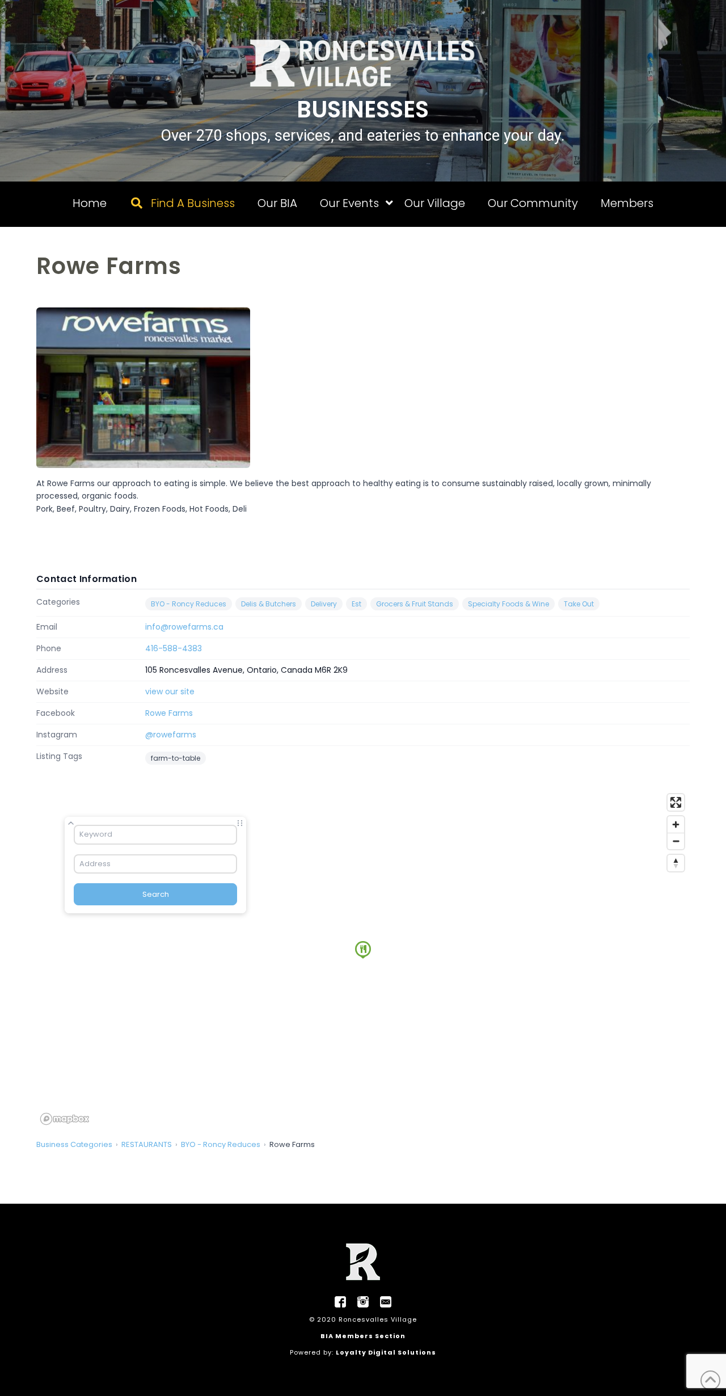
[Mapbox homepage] (65, 1118)
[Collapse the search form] (71, 823)
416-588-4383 (173, 648)
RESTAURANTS (146, 1144)
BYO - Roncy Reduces (188, 604)
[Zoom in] (676, 824)
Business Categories (74, 1144)
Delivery (324, 604)
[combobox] (155, 834)
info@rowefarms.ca (184, 626)
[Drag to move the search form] (240, 823)
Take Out (579, 604)
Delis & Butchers (268, 604)
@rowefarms (170, 734)
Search (155, 894)
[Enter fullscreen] (676, 802)
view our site (170, 691)
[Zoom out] (676, 841)
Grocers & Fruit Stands (414, 604)
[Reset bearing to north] (676, 863)
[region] (363, 958)
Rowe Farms (169, 713)
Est (356, 604)
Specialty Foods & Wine (508, 604)
